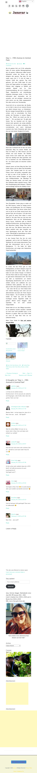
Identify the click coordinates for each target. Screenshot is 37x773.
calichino (13, 386)
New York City (10, 365)
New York (14, 367)
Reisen (16, 365)
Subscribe (10, 586)
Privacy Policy (29, 767)
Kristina (13, 423)
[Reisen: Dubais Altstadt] (11, 355)
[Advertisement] (18, 35)
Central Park (26, 365)
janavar (14, 767)
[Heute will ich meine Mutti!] (22, 345)
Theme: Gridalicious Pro (18, 771)
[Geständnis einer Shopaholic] (11, 345)
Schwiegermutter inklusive (18, 406)
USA (20, 365)
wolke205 (14, 442)
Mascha (13, 514)
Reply (7, 400)
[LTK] (27, 7)
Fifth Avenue (9, 367)
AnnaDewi (14, 497)
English (23, 1)
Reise (19, 367)
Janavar (20, 63)
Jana (12, 481)
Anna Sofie (14, 460)
